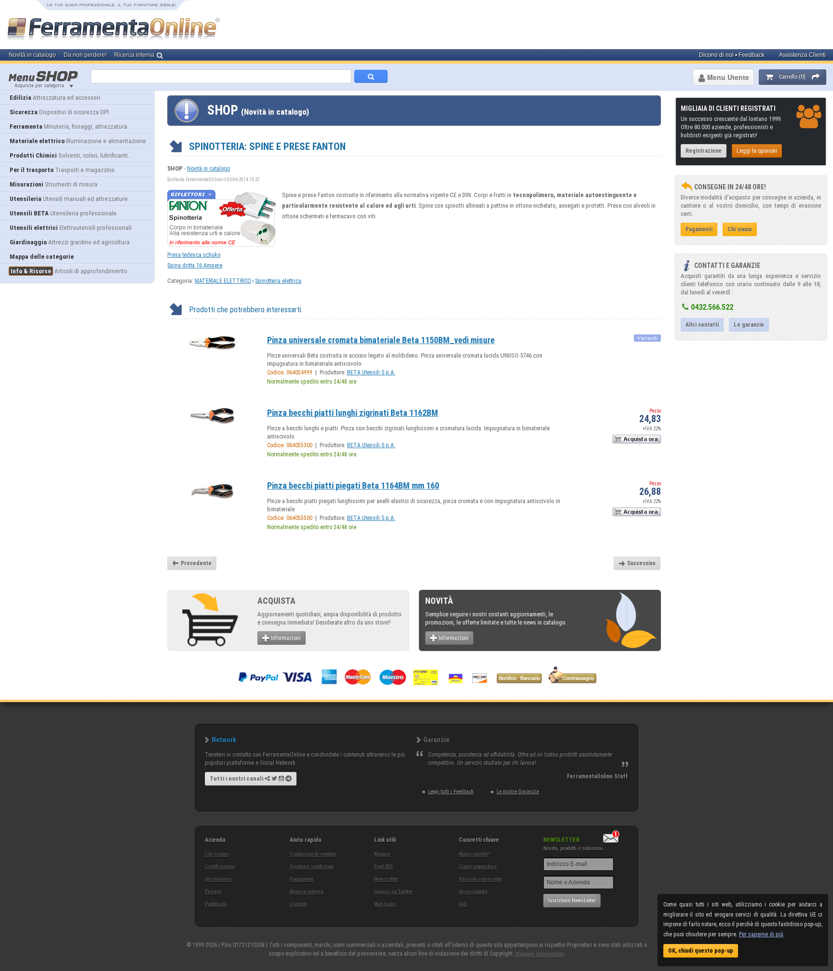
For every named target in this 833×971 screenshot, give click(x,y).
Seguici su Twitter (393, 892)
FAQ (463, 904)
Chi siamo (216, 854)
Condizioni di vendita (313, 854)
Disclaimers (218, 879)
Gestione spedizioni (312, 867)
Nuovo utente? (474, 854)
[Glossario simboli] (647, 340)
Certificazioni (220, 867)
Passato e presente (480, 879)
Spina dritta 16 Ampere (194, 265)
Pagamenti (301, 879)
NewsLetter (386, 879)
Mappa (382, 854)
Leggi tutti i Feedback (450, 791)
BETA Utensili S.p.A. (371, 372)
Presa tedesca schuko (193, 255)
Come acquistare (478, 867)
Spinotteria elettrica (278, 281)
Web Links (385, 904)
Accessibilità (473, 892)
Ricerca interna (306, 892)
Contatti (298, 904)
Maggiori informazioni (539, 954)
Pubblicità (216, 904)
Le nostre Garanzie (518, 791)
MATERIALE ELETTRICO (223, 281)
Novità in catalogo (208, 168)
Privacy (213, 892)
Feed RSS (383, 867)
